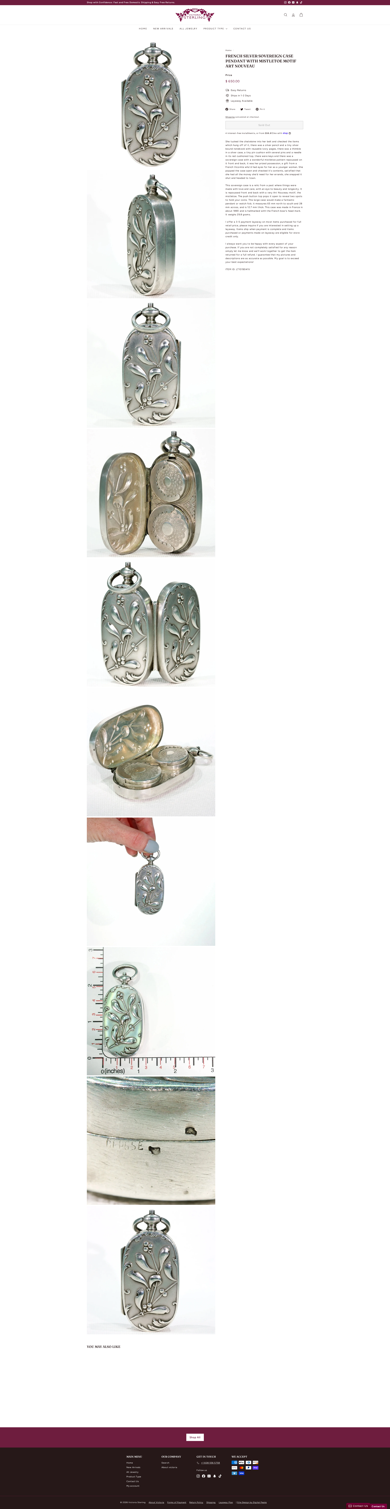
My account (132, 1486)
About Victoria (156, 1502)
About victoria (169, 1467)
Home (143, 28)
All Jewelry (188, 28)
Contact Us (242, 28)
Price (228, 74)
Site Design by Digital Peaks (252, 1502)
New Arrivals (163, 28)
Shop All (195, 1437)
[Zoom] (151, 104)
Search (165, 1463)
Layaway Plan (226, 1502)
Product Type (214, 28)
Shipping (230, 117)
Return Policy (196, 1502)
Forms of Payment (176, 1502)
